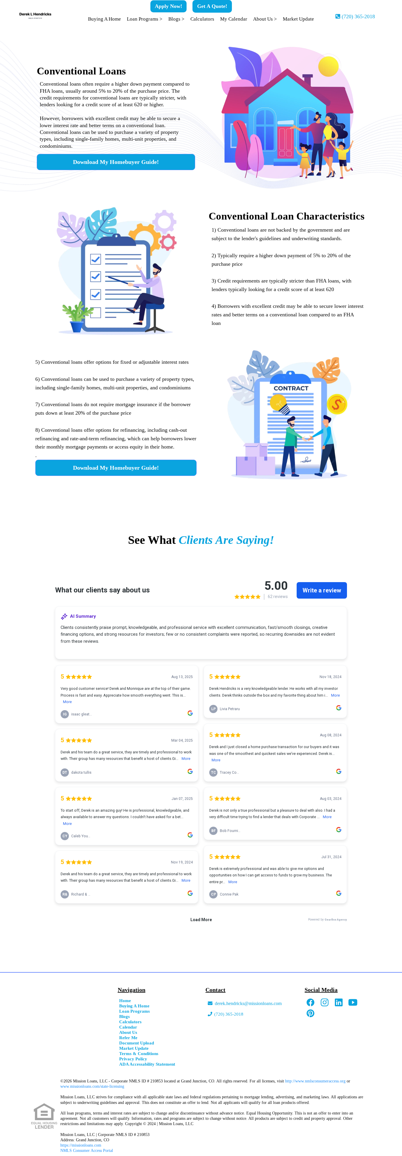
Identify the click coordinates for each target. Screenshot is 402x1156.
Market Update (298, 19)
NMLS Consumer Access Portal (86, 1150)
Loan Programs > (144, 19)
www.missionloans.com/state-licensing (92, 1086)
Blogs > (176, 19)
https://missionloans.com (80, 1145)
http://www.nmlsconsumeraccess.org (315, 1081)
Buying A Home (104, 19)
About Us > (265, 19)
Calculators (202, 19)
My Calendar (233, 19)
